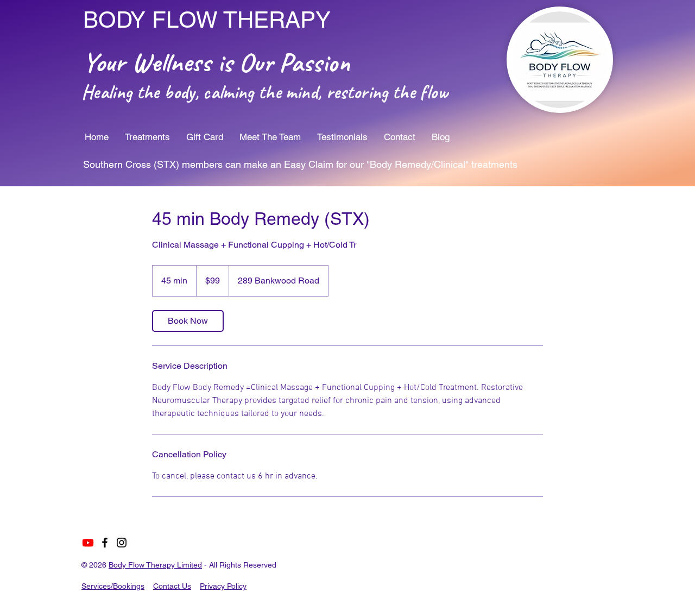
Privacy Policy (223, 586)
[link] (188, 321)
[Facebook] (104, 542)
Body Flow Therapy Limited (155, 564)
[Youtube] (87, 542)
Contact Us (172, 586)
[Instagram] (121, 542)
